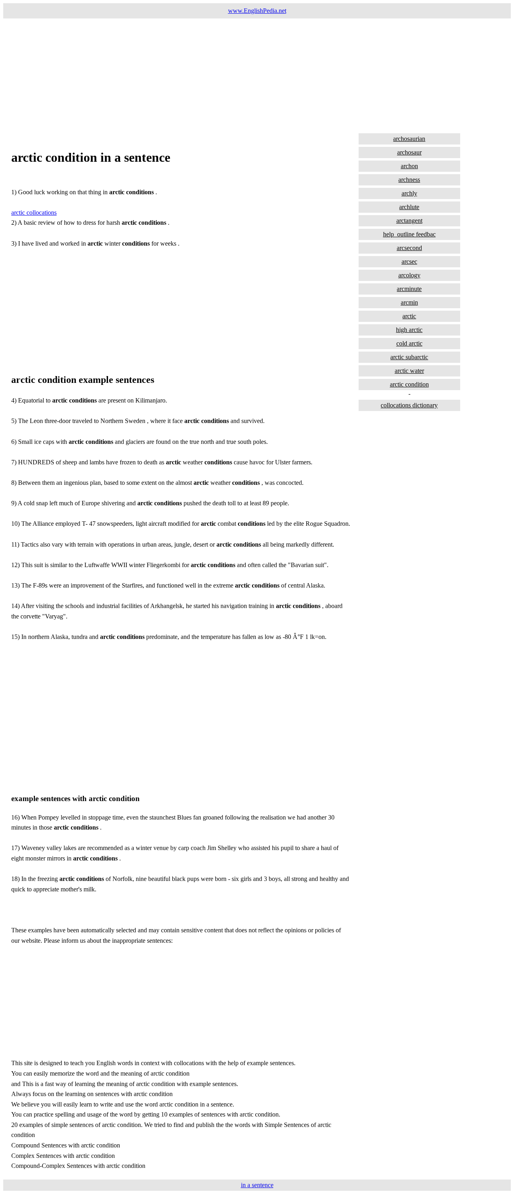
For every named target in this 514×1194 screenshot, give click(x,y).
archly (409, 193)
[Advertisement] (244, 74)
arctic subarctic (409, 357)
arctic (409, 316)
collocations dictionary (409, 405)
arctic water (409, 370)
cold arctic (409, 343)
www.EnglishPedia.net (257, 10)
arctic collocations (34, 212)
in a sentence (257, 1185)
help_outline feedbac (409, 234)
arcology (409, 275)
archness (409, 179)
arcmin (409, 302)
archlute (409, 206)
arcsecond (409, 247)
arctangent (409, 220)
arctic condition (409, 384)
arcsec (409, 261)
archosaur (409, 152)
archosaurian (409, 138)
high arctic (409, 329)
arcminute (409, 288)
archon (409, 166)
